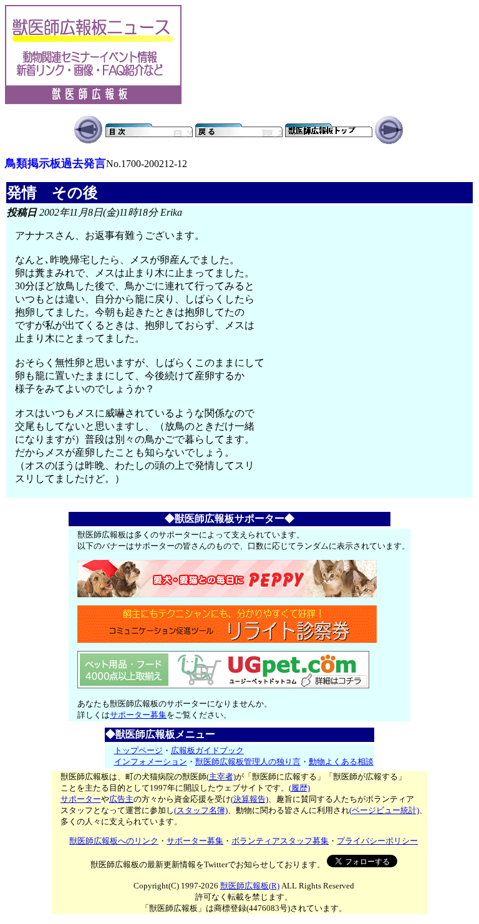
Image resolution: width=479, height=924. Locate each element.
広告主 (121, 799)
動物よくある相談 (341, 761)
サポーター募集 (138, 714)
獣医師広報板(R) (249, 885)
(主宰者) (221, 776)
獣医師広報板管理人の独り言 (248, 761)
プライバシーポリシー (377, 840)
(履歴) (299, 787)
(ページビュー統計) (384, 810)
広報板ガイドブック (207, 750)
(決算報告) (249, 799)
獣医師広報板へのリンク (113, 840)
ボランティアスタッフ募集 (280, 840)
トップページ (138, 750)
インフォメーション (150, 761)
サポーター (80, 799)
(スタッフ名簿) (201, 810)
